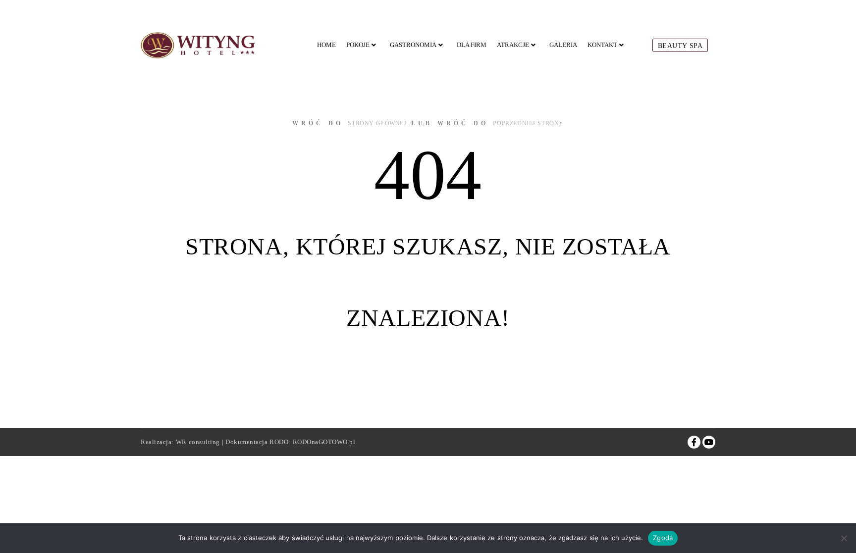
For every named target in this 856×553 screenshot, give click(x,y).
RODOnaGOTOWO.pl (324, 442)
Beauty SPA (680, 46)
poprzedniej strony (528, 123)
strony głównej (377, 123)
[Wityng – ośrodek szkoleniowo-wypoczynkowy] (198, 45)
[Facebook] (694, 442)
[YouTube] (708, 442)
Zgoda (663, 538)
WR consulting (198, 442)
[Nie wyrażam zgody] (844, 538)
